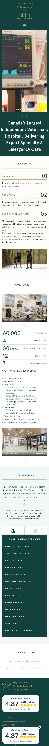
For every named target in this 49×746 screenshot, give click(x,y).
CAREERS (9, 668)
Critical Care (15, 567)
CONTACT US (39, 668)
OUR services (41, 743)
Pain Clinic (13, 609)
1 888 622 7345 (24, 6)
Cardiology (13, 560)
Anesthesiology (17, 553)
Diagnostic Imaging (19, 630)
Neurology (13, 588)
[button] (17, 109)
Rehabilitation (16, 616)
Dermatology (15, 574)
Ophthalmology (17, 602)
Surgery (11, 623)
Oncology (12, 595)
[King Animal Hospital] (24, 15)
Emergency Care (17, 546)
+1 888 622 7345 (8, 725)
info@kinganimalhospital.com (14, 722)
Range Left (27, 689)
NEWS (24, 668)
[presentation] (22, 115)
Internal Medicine (18, 581)
